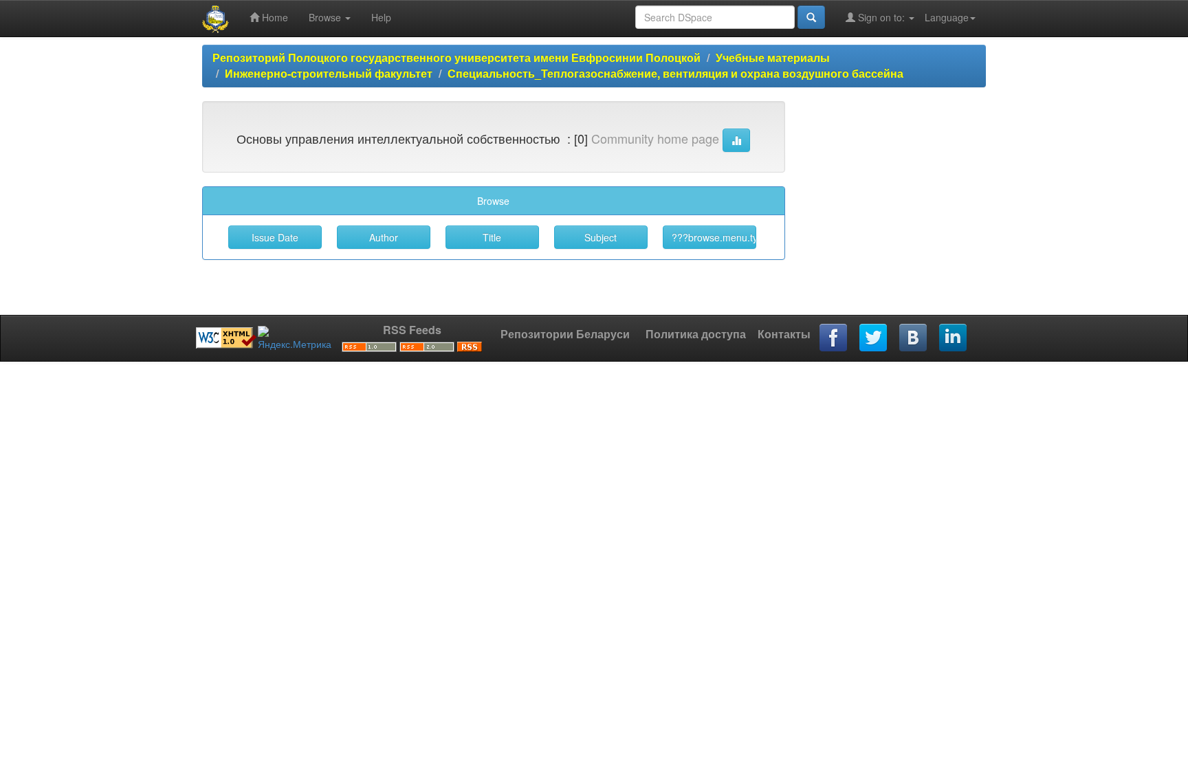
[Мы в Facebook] (834, 338)
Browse (326, 17)
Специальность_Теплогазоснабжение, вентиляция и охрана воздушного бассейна (675, 73)
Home (273, 17)
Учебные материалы (773, 57)
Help (381, 17)
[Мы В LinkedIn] (953, 338)
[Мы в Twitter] (873, 338)
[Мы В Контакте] (913, 338)
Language (947, 17)
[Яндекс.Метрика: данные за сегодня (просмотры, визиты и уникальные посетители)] (294, 338)
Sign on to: (881, 17)
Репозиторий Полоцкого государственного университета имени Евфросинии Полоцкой (456, 57)
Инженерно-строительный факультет (328, 73)
